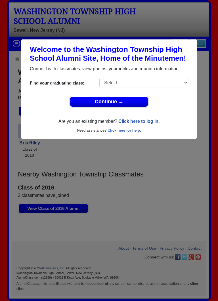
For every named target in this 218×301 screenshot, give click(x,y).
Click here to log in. (139, 121)
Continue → (109, 101)
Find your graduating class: (57, 83)
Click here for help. (124, 130)
